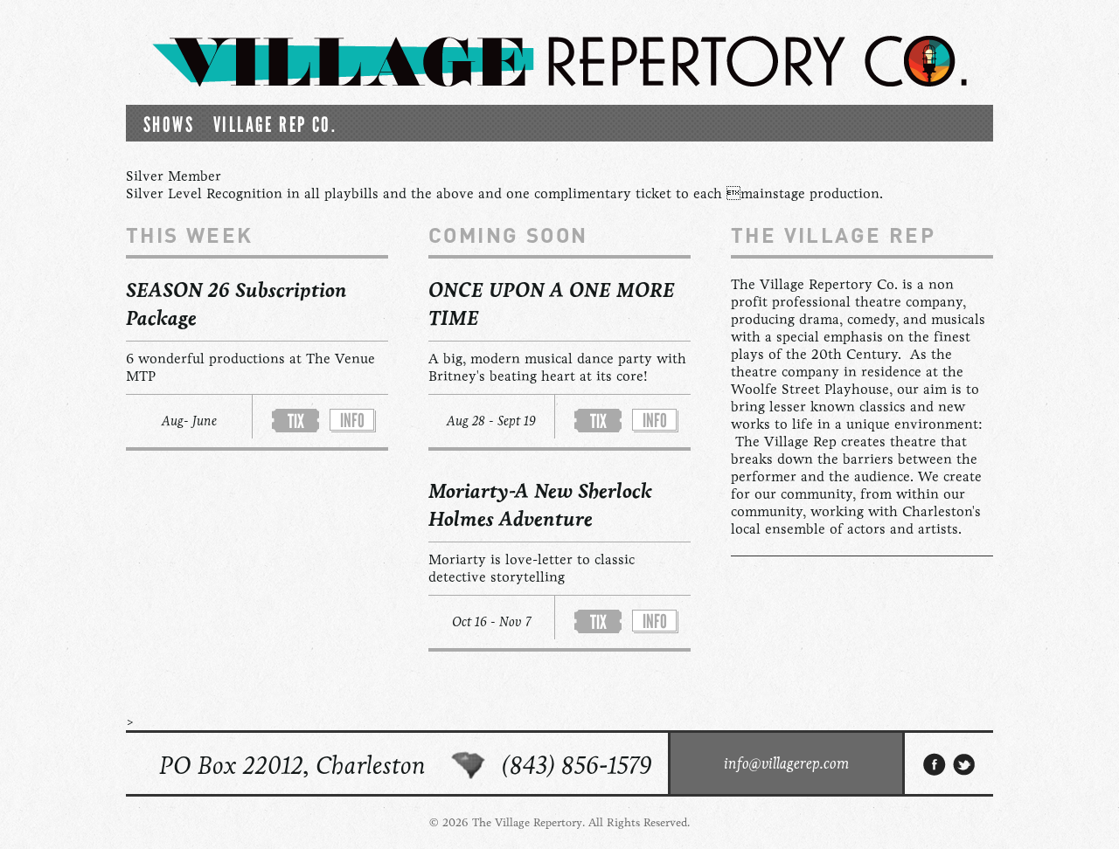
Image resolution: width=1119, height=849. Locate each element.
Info (352, 420)
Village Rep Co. (275, 124)
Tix (296, 421)
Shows (168, 124)
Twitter (965, 764)
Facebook (934, 764)
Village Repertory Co (559, 61)
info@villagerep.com (786, 763)
